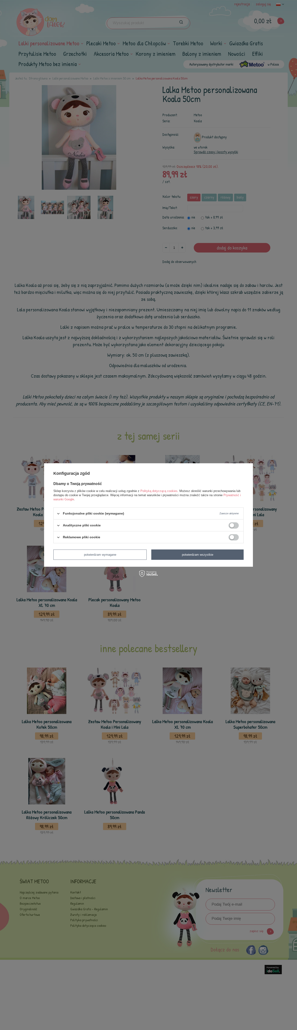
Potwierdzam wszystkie (197, 554)
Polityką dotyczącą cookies (159, 491)
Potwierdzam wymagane (100, 554)
